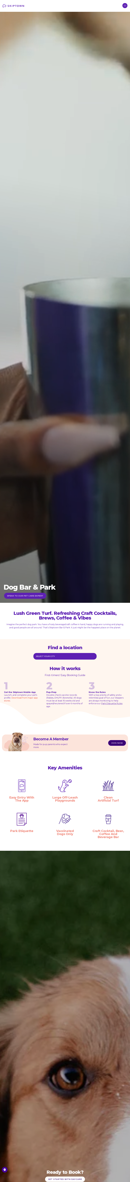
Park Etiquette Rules (111, 703)
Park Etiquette (21, 831)
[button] (124, 5)
